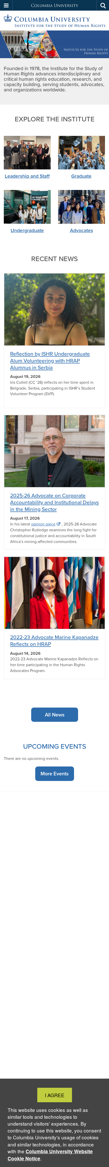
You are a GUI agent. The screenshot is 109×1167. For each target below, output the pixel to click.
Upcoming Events (54, 746)
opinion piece (43, 524)
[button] (6, 5)
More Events (54, 773)
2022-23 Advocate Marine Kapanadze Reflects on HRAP (54, 640)
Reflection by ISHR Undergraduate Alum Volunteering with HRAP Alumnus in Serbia (50, 360)
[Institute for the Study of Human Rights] (54, 20)
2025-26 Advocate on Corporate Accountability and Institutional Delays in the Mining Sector (54, 502)
